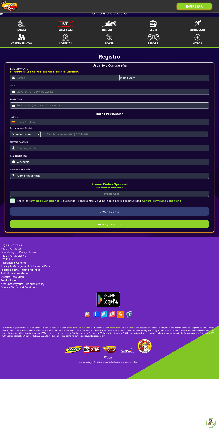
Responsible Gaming (13, 262)
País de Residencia (18, 155)
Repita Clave (16, 99)
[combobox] (14, 122)
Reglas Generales (11, 245)
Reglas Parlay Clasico (13, 255)
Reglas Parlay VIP (11, 248)
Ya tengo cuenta (110, 224)
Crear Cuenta (109, 211)
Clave (12, 85)
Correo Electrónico (19, 69)
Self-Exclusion (9, 280)
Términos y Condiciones (44, 201)
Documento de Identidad (22, 128)
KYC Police (7, 259)
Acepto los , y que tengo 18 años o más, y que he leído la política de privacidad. (98, 201)
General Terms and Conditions (161, 201)
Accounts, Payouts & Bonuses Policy (22, 284)
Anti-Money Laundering (15, 273)
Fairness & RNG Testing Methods (21, 270)
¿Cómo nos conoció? (20, 169)
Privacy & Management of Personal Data (25, 266)
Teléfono (14, 117)
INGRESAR (194, 6)
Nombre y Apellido (19, 142)
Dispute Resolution (12, 277)
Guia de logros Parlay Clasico (18, 252)
